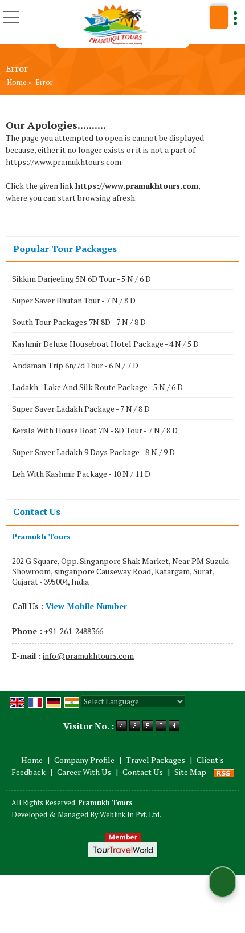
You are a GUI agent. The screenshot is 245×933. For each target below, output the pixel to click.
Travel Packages (155, 759)
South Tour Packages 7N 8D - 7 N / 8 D (79, 322)
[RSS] (224, 771)
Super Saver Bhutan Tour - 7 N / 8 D (74, 300)
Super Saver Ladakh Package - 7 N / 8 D (81, 408)
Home (17, 82)
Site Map (190, 771)
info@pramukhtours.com (88, 655)
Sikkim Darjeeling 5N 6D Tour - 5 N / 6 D (81, 278)
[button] (86, 606)
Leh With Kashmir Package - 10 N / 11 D (81, 473)
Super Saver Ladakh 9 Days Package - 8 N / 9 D (93, 452)
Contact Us (142, 771)
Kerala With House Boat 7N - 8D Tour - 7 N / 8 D (95, 430)
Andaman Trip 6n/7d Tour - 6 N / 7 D (75, 365)
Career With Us (84, 771)
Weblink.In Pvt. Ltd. (130, 815)
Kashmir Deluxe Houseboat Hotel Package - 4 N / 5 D (105, 343)
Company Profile (84, 759)
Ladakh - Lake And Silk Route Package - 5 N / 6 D (97, 387)
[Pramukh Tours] (116, 24)
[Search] (219, 17)
